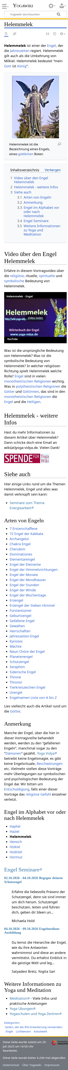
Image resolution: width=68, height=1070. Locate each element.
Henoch (16, 841)
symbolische (14, 281)
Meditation (18, 998)
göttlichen (25, 154)
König (21, 66)
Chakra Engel (20, 544)
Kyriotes (16, 641)
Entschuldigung (16, 789)
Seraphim (17, 667)
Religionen (42, 381)
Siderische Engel (23, 672)
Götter (9, 391)
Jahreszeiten (19, 50)
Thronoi (16, 682)
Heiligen (33, 401)
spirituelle (47, 275)
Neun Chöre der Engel (27, 651)
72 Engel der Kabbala (26, 533)
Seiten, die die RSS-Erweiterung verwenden (33, 1027)
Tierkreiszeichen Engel (27, 687)
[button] (35, 317)
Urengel (16, 692)
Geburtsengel (20, 615)
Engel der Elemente (25, 564)
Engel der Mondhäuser (28, 579)
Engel (51, 45)
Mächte (16, 646)
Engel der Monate (24, 574)
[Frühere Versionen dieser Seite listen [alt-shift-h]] (55, 34)
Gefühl (45, 794)
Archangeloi (19, 539)
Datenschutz (11, 1065)
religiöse (17, 275)
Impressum (52, 1065)
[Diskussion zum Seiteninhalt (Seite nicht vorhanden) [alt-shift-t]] (15, 34)
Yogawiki (23, 5)
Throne (15, 677)
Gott (7, 66)
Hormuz (16, 857)
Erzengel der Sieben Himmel (32, 605)
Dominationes (21, 554)
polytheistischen (29, 386)
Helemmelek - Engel (19, 296)
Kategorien (11, 1022)
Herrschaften (20, 631)
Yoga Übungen (21, 1008)
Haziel (14, 831)
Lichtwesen (23, 1031)
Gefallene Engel (22, 620)
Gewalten (17, 626)
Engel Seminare (21, 870)
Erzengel (16, 600)
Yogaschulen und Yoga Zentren (34, 1013)
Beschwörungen (50, 763)
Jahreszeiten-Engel (24, 636)
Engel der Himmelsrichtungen (34, 569)
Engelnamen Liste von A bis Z (33, 697)
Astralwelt (40, 1031)
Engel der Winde (23, 590)
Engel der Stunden (24, 585)
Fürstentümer (21, 610)
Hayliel (15, 826)
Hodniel (16, 852)
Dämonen (13, 753)
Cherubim (17, 549)
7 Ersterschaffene (23, 528)
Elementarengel (22, 559)
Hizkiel (15, 847)
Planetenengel (21, 656)
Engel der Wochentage (28, 595)
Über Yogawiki (31, 1065)
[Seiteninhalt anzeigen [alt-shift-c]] (6, 34)
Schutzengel (19, 661)
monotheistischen (18, 381)
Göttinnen (31, 391)
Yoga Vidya (45, 753)
